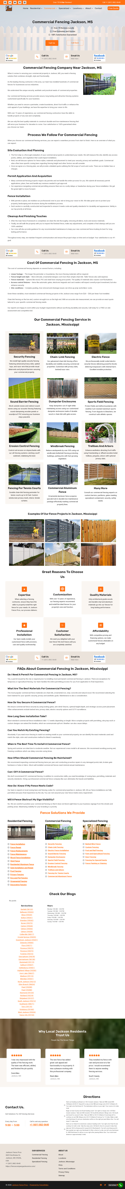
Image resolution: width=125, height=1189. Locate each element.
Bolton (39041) (27, 918)
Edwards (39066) (26, 943)
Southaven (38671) (26, 1004)
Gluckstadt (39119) (26, 962)
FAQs (60, 1165)
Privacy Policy (63, 1172)
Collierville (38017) (27, 934)
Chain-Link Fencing (55, 847)
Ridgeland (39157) (27, 998)
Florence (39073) (26, 948)
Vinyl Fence (15, 861)
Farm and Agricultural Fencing (97, 854)
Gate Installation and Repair (21, 868)
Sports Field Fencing (56, 860)
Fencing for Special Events (96, 860)
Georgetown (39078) (27, 957)
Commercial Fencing (40, 1155)
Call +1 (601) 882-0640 (111, 2)
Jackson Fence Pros (20, 1185)
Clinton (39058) (27, 932)
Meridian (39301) (26, 979)
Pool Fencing (15, 871)
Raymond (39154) (27, 993)
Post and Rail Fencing (94, 850)
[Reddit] (24, 2)
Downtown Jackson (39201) (27, 940)
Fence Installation (17, 844)
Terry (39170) (26, 1007)
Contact (98, 8)
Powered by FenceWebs (39, 1185)
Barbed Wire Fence (93, 844)
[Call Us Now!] (120, 1185)
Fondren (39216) (26, 954)
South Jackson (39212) (27, 1001)
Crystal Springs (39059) (27, 937)
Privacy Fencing (17, 874)
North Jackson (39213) (27, 982)
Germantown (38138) (27, 959)
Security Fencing (55, 844)
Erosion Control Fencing (57, 863)
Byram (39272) (27, 923)
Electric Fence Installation (58, 850)
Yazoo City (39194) (26, 1015)
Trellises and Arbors (56, 870)
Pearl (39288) (27, 990)
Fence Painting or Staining (96, 863)
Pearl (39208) (27, 987)
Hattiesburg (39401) (27, 968)
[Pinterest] (20, 2)
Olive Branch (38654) (27, 984)
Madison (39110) (26, 976)
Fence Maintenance (18, 854)
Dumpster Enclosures (56, 857)
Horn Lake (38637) (26, 973)
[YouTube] (15, 2)
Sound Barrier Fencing (57, 854)
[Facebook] (5, 2)
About (60, 1155)
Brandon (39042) (26, 920)
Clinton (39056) (27, 929)
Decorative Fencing (18, 885)
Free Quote (113, 8)
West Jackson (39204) (27, 1012)
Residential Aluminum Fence (22, 864)
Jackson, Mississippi (66, 1162)
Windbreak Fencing (55, 867)
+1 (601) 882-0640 (39, 1124)
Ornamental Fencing (18, 881)
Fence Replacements (19, 851)
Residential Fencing (39, 1158)
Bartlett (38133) (27, 909)
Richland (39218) (26, 995)
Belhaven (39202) (27, 912)
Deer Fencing (90, 857)
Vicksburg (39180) (27, 1009)
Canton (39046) (27, 926)
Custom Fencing (92, 847)
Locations (62, 1158)
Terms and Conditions (66, 1168)
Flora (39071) (27, 945)
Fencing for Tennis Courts (58, 873)
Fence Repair (15, 847)
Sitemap (61, 1175)
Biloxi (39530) (26, 915)
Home (25, 8)
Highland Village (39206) (26, 970)
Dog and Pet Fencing (19, 878)
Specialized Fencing (39, 1162)
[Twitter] (10, 2)
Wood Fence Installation (20, 858)
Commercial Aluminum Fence (60, 876)
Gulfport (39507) (26, 965)
